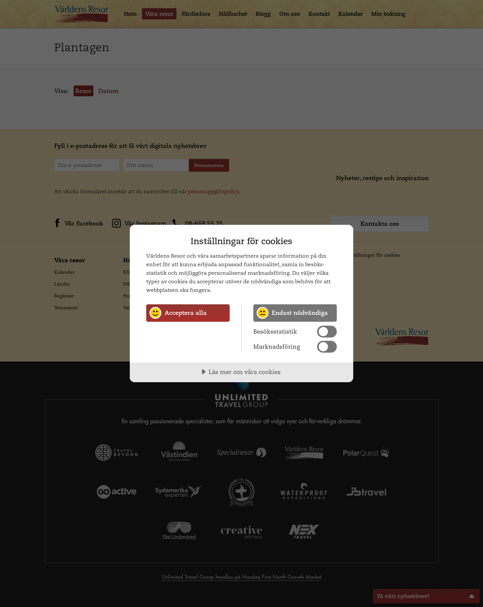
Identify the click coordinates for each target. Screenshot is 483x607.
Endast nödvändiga (300, 312)
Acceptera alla (186, 312)
